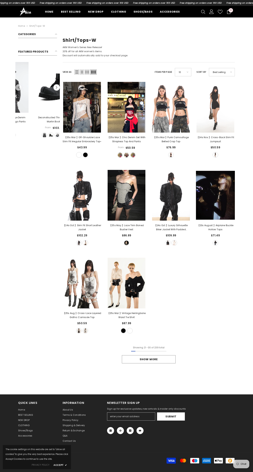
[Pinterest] (120, 430)
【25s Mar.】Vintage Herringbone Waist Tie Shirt (126, 315)
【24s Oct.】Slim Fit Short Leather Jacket (82, 227)
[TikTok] (130, 430)
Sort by (201, 72)
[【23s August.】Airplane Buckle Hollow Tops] (215, 195)
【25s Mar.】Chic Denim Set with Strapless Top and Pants (127, 139)
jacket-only (34, 135)
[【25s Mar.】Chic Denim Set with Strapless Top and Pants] (126, 107)
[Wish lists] (220, 11)
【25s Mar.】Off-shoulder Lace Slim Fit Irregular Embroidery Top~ (82, 139)
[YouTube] (140, 430)
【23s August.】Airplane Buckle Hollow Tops (215, 227)
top (120, 155)
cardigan (133, 155)
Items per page (163, 72)
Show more (149, 359)
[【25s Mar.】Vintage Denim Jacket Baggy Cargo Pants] (37, 87)
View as (67, 72)
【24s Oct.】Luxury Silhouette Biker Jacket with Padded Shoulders (171, 228)
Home (21, 25)
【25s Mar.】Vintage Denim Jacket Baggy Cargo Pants (38, 119)
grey (126, 243)
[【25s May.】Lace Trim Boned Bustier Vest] (126, 195)
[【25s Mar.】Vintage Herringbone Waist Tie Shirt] (126, 283)
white (79, 155)
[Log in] (211, 11)
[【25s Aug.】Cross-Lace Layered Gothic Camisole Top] (82, 283)
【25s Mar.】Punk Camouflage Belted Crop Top (171, 139)
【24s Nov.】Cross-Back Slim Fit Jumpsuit (215, 139)
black (85, 155)
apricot (85, 243)
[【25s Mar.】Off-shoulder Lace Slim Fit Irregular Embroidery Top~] (82, 107)
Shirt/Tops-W (37, 25)
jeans (126, 155)
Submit (171, 416)
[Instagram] (110, 430)
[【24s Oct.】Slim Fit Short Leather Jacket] (82, 195)
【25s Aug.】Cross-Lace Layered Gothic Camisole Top (82, 315)
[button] (56, 87)
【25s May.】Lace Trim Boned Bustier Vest (126, 227)
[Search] (203, 11)
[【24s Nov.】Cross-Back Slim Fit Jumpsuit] (215, 107)
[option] (37, 100)
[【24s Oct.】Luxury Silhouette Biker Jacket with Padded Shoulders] (171, 195)
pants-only (41, 135)
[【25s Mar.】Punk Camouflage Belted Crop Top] (171, 107)
